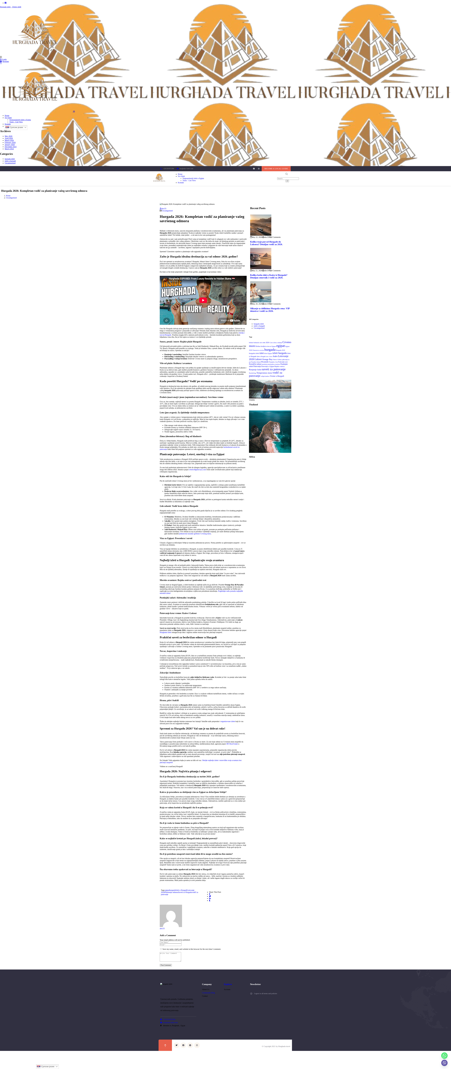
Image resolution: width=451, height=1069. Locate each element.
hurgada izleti (10, 159)
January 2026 (10, 145)
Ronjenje (253, 369)
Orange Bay (267, 359)
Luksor (258, 359)
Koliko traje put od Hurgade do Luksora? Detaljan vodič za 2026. (266, 243)
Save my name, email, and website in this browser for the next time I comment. (192, 949)
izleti (261, 353)
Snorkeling (252, 373)
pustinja (264, 364)
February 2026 (10, 142)
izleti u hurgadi (10, 161)
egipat (167, 890)
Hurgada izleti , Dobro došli (10, 7)
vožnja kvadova (265, 376)
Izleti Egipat (268, 353)
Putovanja (257, 366)
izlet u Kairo (269, 356)
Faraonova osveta (258, 350)
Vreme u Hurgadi (277, 376)
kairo (275, 356)
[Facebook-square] (183, 1045)
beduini (251, 342)
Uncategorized (10, 163)
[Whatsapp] (444, 1055)
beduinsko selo (258, 342)
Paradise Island (256, 362)
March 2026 (9, 140)
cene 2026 (265, 342)
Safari (259, 370)
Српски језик (16, 127)
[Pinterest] (190, 1045)
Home (8, 196)
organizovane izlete (228, 721)
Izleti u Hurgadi (181, 890)
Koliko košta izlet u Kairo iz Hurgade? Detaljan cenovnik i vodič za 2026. (268, 276)
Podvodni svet (283, 362)
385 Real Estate (232, 744)
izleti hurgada (279, 353)
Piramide (265, 362)
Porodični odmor (255, 364)
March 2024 (9, 149)
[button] (276, 168)
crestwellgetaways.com (197, 470)
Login (4, 59)
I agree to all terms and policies (265, 993)
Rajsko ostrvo (279, 366)
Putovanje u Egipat (267, 366)
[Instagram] (258, 168)
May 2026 (8, 136)
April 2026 (9, 138)
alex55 (163, 209)
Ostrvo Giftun (277, 359)
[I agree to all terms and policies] (251, 993)
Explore (228, 984)
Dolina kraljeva (261, 346)
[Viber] (444, 1063)
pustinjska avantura (274, 364)
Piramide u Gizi (273, 362)
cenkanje (279, 342)
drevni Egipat (271, 346)
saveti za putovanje (274, 369)
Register (5, 61)
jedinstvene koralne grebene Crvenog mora (195, 534)
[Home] (160, 184)
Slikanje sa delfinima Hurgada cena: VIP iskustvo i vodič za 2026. (270, 309)
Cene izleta (273, 342)
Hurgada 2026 (280, 350)
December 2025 (11, 147)
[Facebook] (254, 168)
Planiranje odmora (171, 892)
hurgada (172, 890)
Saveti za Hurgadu (185, 892)
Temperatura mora (264, 373)
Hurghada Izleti (165, 632)
